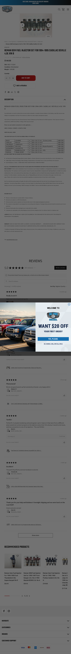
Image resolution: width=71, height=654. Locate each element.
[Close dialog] (69, 304)
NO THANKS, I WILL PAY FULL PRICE (53, 344)
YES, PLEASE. (53, 339)
